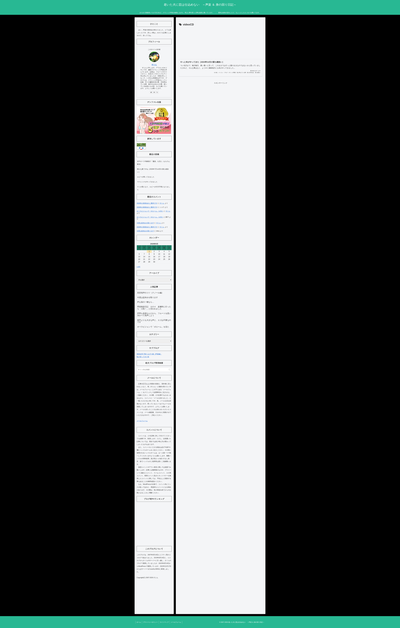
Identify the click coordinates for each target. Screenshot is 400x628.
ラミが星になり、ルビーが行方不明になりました (153, 188)
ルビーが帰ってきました (145, 177)
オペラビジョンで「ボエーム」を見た (150, 211)
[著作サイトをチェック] (151, 92)
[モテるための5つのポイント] (154, 120)
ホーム (139, 622)
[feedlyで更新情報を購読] (154, 92)
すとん (154, 65)
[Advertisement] (220, 42)
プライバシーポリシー (150, 622)
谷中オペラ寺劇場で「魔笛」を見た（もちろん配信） (153, 162)
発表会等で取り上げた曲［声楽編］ (149, 354)
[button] (169, 369)
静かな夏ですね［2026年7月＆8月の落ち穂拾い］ (153, 170)
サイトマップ (164, 622)
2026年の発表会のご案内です (147, 203)
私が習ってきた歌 (143, 357)
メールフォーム (142, 421)
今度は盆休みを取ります (145, 223)
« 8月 (138, 267)
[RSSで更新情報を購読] (157, 92)
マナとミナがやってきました (147, 182)
